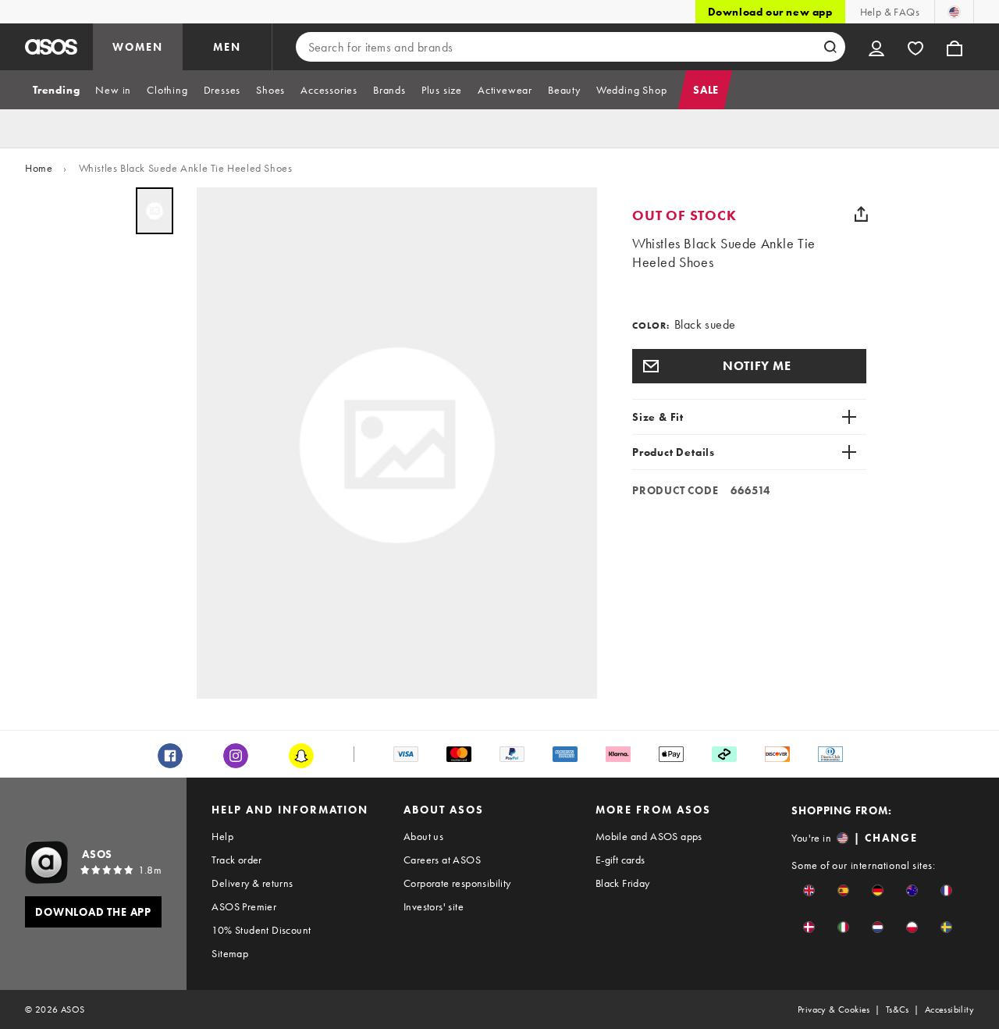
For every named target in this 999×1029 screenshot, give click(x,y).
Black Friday (622, 883)
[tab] (56, 89)
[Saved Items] (915, 46)
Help (222, 836)
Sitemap (230, 953)
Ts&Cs (897, 1009)
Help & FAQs (889, 12)
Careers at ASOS (442, 860)
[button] (749, 366)
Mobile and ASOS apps (648, 836)
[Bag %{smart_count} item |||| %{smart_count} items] (954, 46)
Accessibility (949, 1009)
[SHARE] (860, 213)
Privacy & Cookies (834, 1009)
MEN (227, 47)
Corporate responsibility (457, 883)
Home (38, 168)
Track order (236, 860)
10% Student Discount (261, 930)
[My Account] (876, 46)
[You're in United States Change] (954, 11)
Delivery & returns (252, 883)
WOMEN (137, 47)
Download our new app (770, 12)
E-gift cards (620, 860)
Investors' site (434, 906)
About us (423, 836)
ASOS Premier (244, 906)
